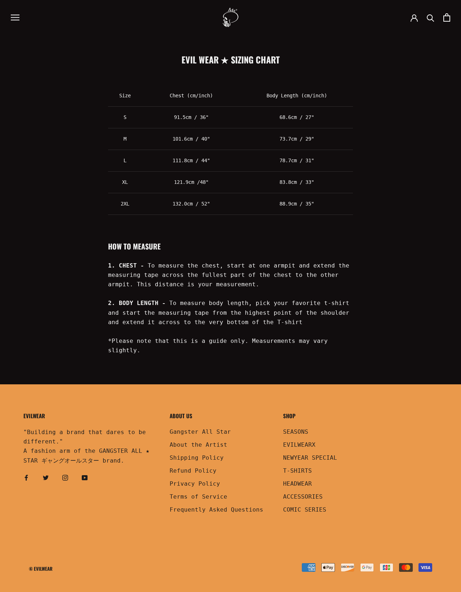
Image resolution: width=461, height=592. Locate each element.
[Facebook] (26, 477)
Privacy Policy (195, 483)
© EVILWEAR (41, 568)
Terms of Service (198, 496)
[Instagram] (65, 477)
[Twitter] (46, 477)
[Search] (430, 17)
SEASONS (295, 431)
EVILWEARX (299, 444)
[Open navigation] (15, 17)
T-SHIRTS (297, 470)
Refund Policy (193, 470)
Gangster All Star (200, 431)
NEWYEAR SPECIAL (310, 457)
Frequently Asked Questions (216, 509)
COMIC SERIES (304, 509)
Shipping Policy (197, 457)
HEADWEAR (297, 483)
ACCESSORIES (303, 496)
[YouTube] (85, 477)
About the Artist (198, 444)
